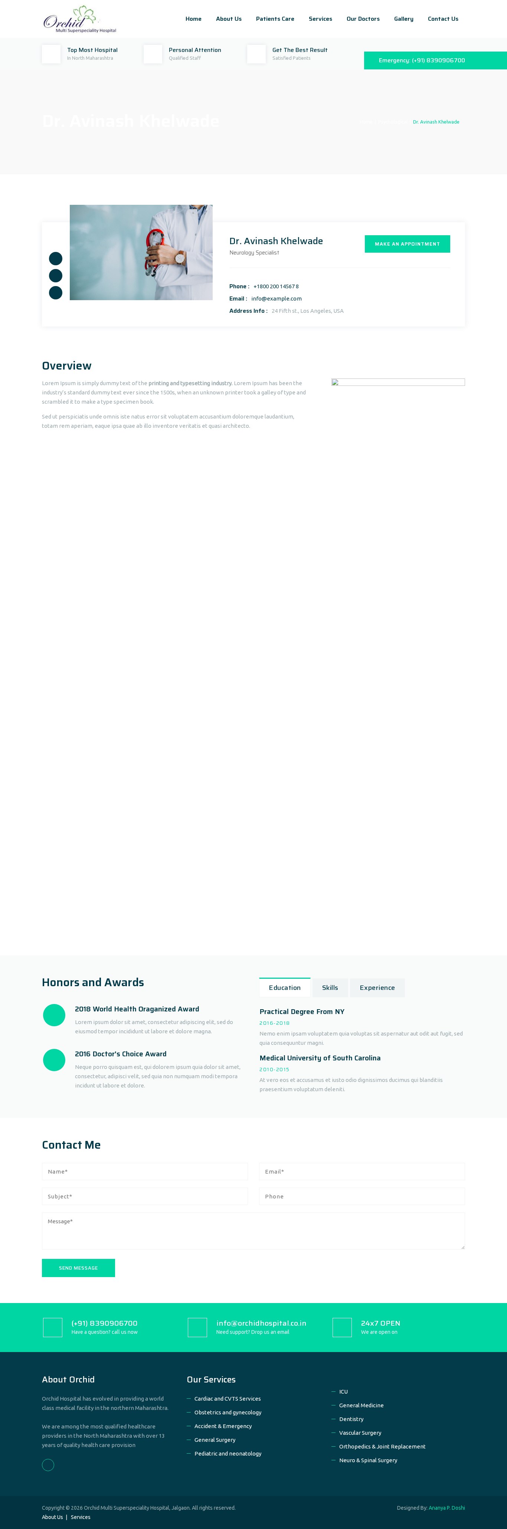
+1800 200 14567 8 (276, 286)
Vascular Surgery (360, 1433)
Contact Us (443, 18)
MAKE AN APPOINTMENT (407, 244)
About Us (229, 18)
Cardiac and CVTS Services (227, 1398)
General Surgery (214, 1440)
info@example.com (276, 298)
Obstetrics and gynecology (227, 1412)
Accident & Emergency (223, 1426)
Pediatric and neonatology (227, 1453)
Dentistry (351, 1419)
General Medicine (361, 1405)
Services (320, 18)
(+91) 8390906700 (438, 60)
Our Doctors (363, 18)
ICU (343, 1391)
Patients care (275, 18)
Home (194, 18)
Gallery (403, 18)
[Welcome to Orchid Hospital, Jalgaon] (80, 19)
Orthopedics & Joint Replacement (382, 1446)
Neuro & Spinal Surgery (368, 1460)
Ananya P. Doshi (447, 1508)
